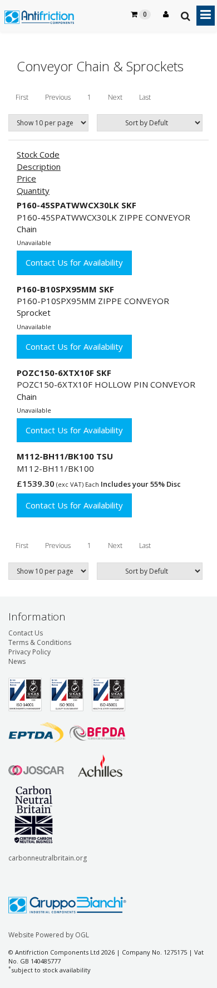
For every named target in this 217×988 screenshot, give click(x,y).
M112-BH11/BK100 (55, 468)
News (17, 661)
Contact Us (25, 633)
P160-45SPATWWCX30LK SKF (76, 205)
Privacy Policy (29, 652)
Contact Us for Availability (74, 262)
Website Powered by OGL (48, 935)
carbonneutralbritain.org (47, 858)
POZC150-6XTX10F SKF (64, 372)
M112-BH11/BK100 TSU (65, 456)
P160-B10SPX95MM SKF (65, 289)
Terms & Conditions (39, 642)
